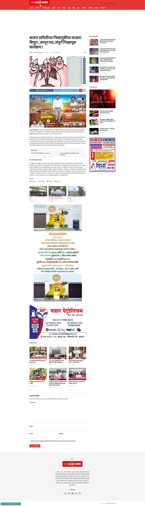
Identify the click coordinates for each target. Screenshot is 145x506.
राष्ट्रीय (53, 8)
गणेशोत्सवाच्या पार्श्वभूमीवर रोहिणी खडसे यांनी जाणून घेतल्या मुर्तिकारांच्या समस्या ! (107, 121)
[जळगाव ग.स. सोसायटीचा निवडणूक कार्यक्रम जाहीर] (38, 191)
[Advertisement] (72, 22)
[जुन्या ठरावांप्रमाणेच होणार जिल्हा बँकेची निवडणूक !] (76, 191)
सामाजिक (102, 8)
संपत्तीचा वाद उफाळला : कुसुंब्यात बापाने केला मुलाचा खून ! (106, 112)
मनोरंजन (84, 8)
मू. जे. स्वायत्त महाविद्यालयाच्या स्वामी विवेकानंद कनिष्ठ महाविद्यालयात (69, 154)
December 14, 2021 (94, 106)
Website (61, 434)
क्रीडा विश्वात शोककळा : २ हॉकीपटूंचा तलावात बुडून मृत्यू (107, 129)
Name (31, 426)
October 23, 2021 (48, 52)
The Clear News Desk (38, 52)
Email (31, 434)
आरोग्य (64, 8)
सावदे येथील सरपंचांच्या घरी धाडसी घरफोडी (36, 382)
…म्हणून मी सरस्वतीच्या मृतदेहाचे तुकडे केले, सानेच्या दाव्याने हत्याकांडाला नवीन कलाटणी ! (107, 41)
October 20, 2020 (103, 132)
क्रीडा (73, 8)
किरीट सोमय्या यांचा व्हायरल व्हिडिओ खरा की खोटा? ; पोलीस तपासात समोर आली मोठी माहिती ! (107, 78)
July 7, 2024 (102, 125)
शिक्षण (96, 8)
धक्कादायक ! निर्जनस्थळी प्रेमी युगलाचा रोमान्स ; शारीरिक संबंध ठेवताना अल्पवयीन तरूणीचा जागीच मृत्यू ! (108, 59)
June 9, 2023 (102, 45)
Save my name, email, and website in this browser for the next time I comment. (53, 441)
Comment (32, 402)
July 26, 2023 (102, 82)
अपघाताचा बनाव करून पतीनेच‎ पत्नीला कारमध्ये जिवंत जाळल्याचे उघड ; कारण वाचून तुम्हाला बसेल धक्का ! (107, 68)
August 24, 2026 (33, 364)
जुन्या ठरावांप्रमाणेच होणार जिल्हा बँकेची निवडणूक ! (75, 197)
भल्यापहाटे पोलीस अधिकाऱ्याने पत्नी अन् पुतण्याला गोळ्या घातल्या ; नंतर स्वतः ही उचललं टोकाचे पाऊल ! (107, 50)
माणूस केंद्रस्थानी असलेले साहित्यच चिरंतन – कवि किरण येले (76, 361)
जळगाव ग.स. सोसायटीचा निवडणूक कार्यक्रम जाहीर (37, 197)
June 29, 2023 (102, 72)
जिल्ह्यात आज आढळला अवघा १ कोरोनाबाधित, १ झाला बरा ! (102, 103)
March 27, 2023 (103, 63)
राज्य (59, 8)
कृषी (69, 8)
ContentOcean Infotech (111, 503)
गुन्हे (78, 8)
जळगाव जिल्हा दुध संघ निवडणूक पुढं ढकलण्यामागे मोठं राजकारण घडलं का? (56, 197)
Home (31, 8)
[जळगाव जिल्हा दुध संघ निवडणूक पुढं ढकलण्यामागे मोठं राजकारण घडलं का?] (57, 191)
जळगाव (37, 8)
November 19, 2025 (103, 115)
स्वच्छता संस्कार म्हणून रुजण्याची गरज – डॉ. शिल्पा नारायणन (77, 382)
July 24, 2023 (102, 54)
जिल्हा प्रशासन (46, 8)
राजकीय (90, 8)
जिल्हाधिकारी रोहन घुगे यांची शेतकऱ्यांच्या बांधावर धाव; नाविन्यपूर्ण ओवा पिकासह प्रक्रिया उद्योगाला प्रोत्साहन (57, 383)
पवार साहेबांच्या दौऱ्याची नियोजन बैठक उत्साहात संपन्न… (41, 153)
